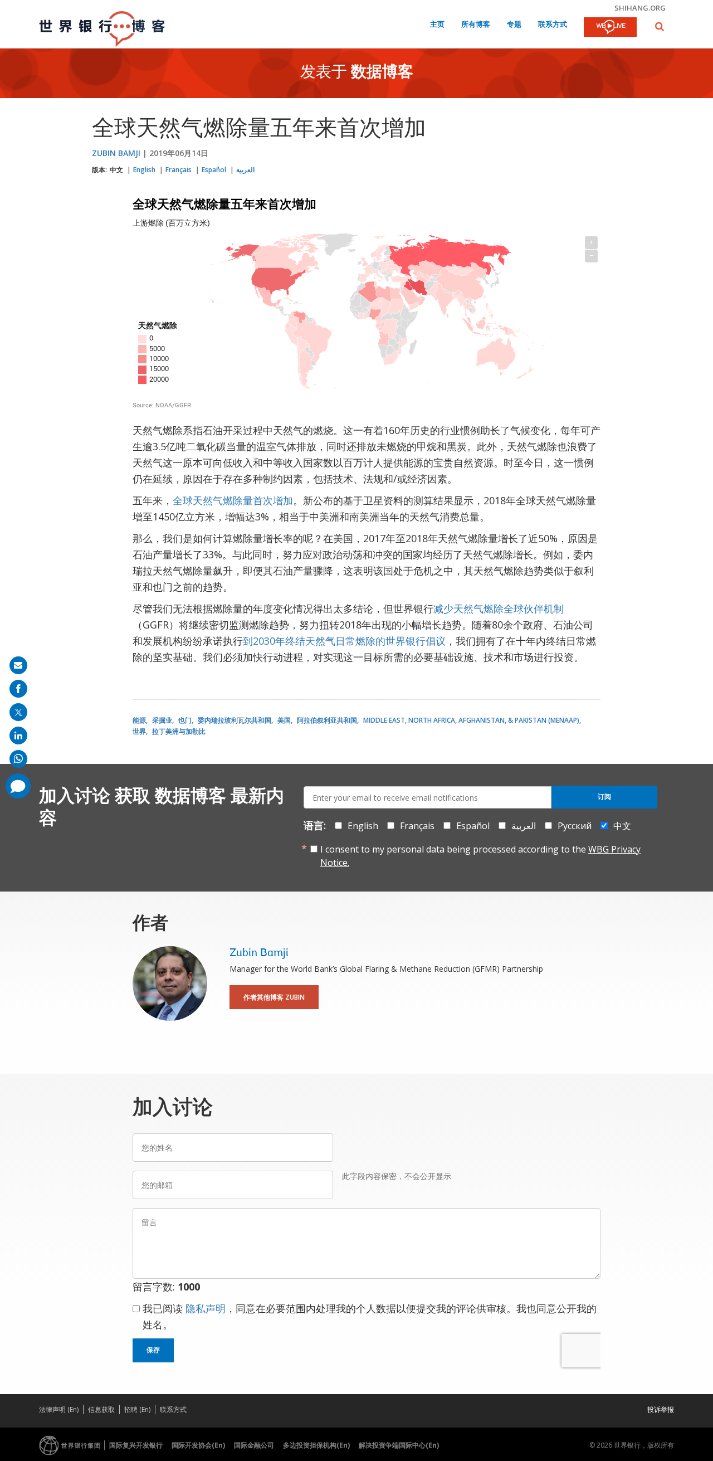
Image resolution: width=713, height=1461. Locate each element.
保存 (153, 1350)
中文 (116, 169)
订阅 (604, 797)
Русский (575, 826)
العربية (245, 169)
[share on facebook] (18, 689)
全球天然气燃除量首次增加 (233, 500)
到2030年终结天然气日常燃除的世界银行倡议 (344, 640)
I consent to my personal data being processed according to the (480, 856)
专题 (514, 24)
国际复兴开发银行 (136, 1445)
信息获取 (101, 1409)
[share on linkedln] (18, 735)
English (144, 169)
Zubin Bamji (116, 153)
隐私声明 (205, 1308)
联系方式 (552, 24)
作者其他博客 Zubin (274, 997)
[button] (659, 26)
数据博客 (382, 73)
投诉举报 (660, 1409)
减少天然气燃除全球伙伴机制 (498, 608)
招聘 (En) (137, 1409)
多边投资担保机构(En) (316, 1445)
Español (214, 169)
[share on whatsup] (18, 759)
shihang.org (640, 7)
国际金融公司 (254, 1445)
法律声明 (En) (59, 1409)
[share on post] (18, 712)
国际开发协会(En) (198, 1445)
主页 (437, 24)
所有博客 (475, 24)
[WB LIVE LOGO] (610, 28)
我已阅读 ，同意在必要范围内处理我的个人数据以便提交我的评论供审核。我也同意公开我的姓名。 (370, 1316)
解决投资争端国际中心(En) (399, 1445)
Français (178, 169)
